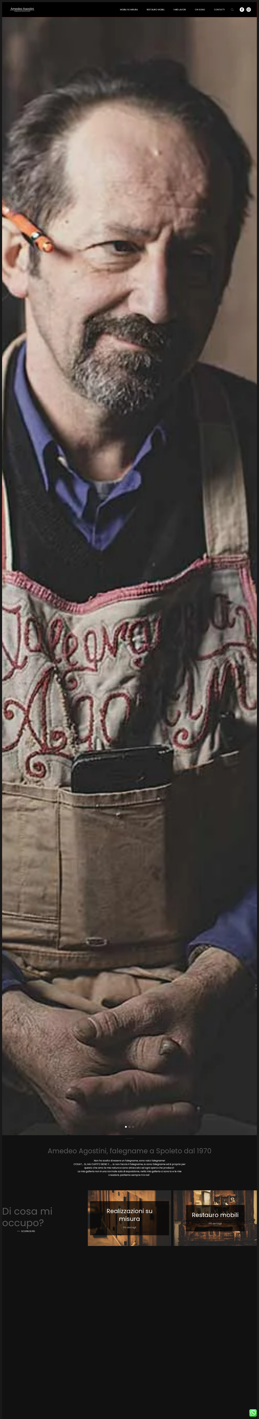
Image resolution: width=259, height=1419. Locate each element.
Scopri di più (28, 1231)
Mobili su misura (129, 9)
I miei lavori (179, 9)
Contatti (219, 9)
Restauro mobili (155, 9)
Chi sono (200, 9)
